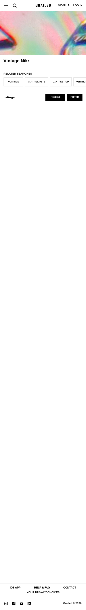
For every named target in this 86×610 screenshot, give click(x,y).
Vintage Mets (36, 82)
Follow (55, 97)
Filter (75, 97)
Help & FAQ (42, 587)
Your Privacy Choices (43, 592)
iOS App (15, 587)
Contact (69, 587)
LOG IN (77, 5)
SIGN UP (63, 5)
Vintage (13, 82)
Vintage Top (61, 82)
